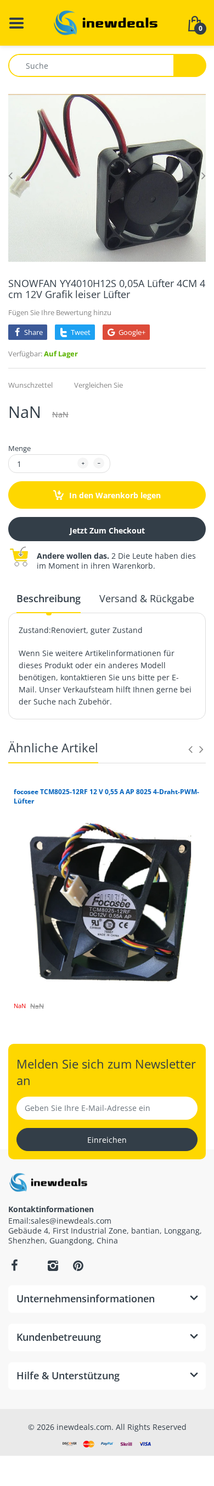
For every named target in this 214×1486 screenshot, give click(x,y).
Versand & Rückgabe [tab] (146, 598)
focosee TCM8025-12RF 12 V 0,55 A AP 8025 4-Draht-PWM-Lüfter (106, 796)
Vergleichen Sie (98, 385)
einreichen (107, 1140)
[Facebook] (14, 1265)
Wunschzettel (30, 385)
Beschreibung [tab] (48, 598)
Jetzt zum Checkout (107, 530)
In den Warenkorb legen (114, 495)
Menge (19, 448)
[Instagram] (53, 1265)
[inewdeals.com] (107, 21)
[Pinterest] (78, 1265)
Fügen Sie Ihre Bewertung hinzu (59, 312)
